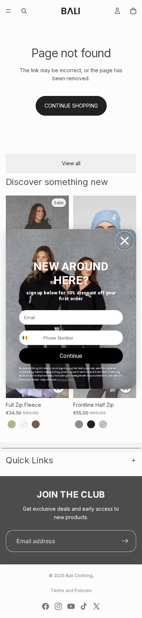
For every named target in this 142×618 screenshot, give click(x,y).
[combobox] (29, 338)
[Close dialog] (124, 241)
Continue (71, 355)
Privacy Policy (66, 380)
